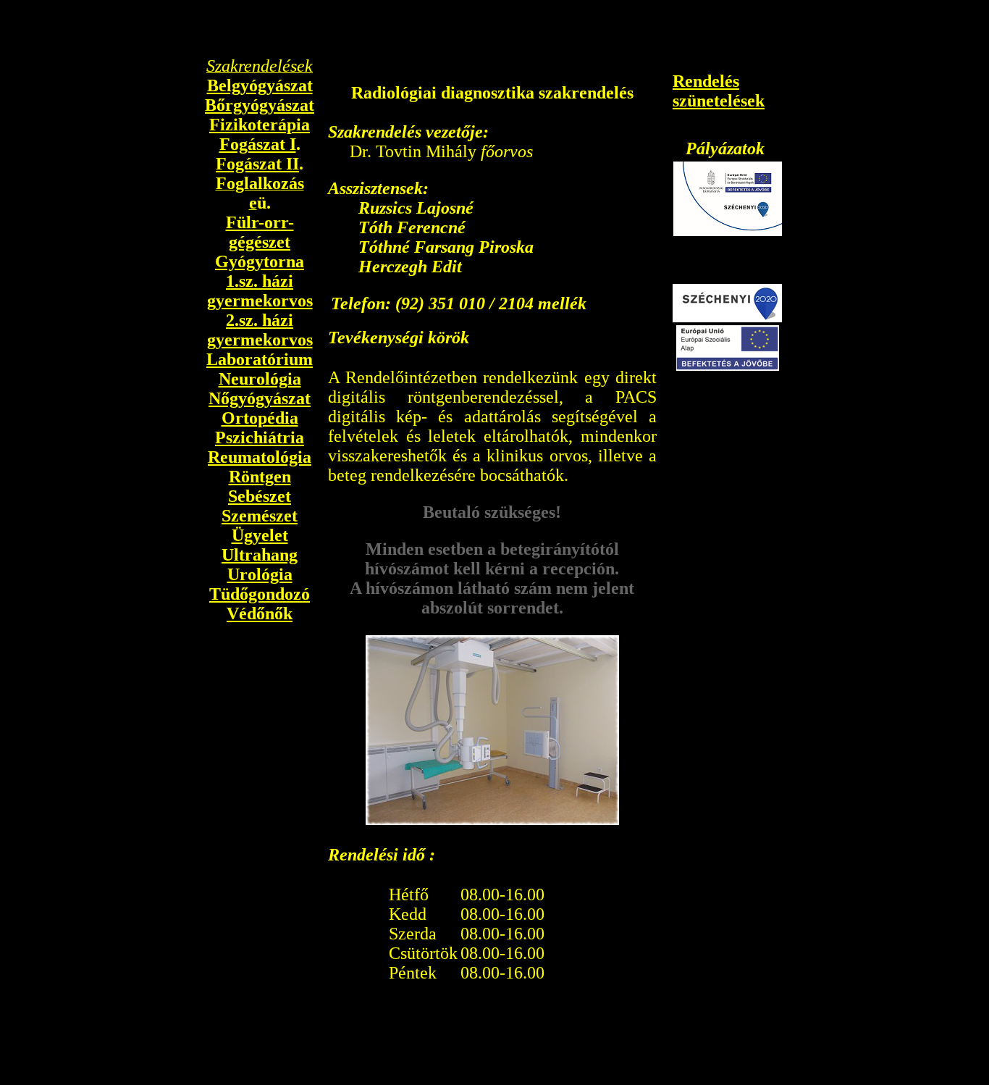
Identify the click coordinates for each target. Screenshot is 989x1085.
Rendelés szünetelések (719, 91)
